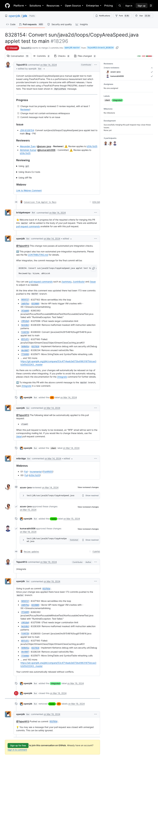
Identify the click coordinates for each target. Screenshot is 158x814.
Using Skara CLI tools (29, 172)
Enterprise (92, 5)
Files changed (88, 56)
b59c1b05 (92, 146)
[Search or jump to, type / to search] (119, 5)
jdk (25, 16)
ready (53, 519)
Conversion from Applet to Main (40, 202)
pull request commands (28, 226)
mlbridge (21, 458)
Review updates (31, 552)
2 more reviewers (111, 67)
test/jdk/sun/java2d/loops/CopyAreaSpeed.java (50, 495)
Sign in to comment (17, 749)
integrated (55, 683)
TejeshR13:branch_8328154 (100, 48)
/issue (93, 281)
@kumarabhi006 (46, 150)
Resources (53, 5)
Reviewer (25, 109)
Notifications (104, 15)
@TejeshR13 (22, 245)
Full (26, 471)
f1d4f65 (96, 552)
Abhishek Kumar (28, 150)
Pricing (108, 5)
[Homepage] (7, 5)
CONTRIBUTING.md (38, 254)
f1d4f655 (48, 471)
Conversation (21, 56)
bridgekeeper (23, 212)
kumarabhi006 (27, 528)
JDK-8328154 (27, 130)
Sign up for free (18, 745)
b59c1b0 (96, 202)
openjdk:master (72, 48)
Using (24, 166)
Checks (65, 56)
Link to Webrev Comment (29, 190)
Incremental (36, 471)
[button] (31, 68)
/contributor (79, 281)
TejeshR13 (26, 47)
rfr (52, 397)
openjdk (14, 16)
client (53, 448)
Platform (19, 5)
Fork (124, 15)
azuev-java (26, 487)
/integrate (62, 376)
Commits (44, 56)
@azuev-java (44, 146)
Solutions (35, 5)
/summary (67, 281)
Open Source (73, 5)
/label (19, 436)
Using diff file (25, 177)
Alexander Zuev (28, 146)
